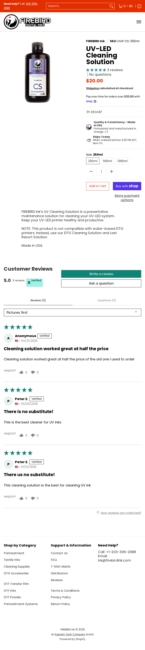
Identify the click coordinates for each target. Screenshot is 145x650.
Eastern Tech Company (70, 634)
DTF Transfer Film (16, 584)
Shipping (92, 88)
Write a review (101, 274)
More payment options (127, 198)
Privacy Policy (61, 597)
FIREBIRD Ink (95, 41)
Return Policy (60, 604)
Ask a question (101, 283)
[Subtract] (91, 171)
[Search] (111, 6)
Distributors (59, 573)
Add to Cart (97, 186)
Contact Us (59, 553)
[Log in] (139, 6)
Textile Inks (12, 560)
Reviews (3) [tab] (38, 300)
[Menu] (138, 21)
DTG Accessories (16, 573)
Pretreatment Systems (21, 604)
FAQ (54, 560)
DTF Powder (12, 597)
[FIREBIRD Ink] (27, 21)
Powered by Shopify (72, 639)
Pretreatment (14, 553)
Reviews (57, 580)
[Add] (111, 171)
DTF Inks (10, 590)
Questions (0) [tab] (107, 300)
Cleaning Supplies (17, 566)
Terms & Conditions (65, 590)
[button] (96, 70)
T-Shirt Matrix (60, 566)
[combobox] (77, 6)
